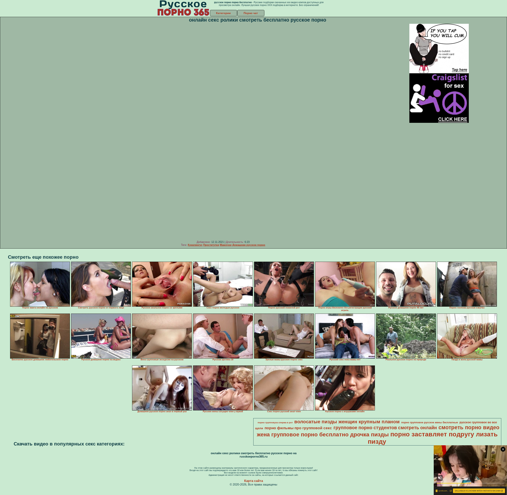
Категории (223, 13)
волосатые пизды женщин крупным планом (347, 421)
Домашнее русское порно (248, 244)
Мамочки (226, 244)
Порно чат (251, 13)
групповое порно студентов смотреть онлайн (385, 427)
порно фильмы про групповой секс (298, 428)
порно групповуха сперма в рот (275, 422)
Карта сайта (253, 481)
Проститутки (211, 244)
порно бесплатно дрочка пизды (345, 434)
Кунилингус (195, 244)
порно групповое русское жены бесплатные (429, 422)
